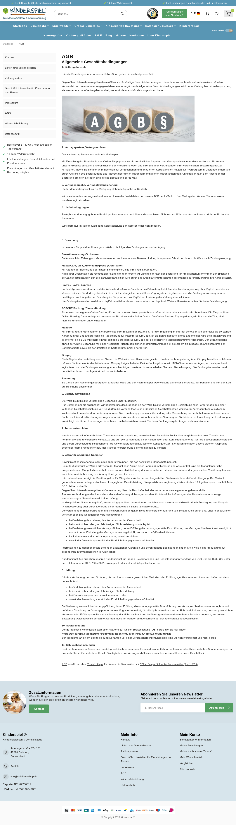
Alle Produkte (187, 769)
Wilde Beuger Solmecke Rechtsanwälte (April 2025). (169, 664)
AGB (21, 43)
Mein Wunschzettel (191, 757)
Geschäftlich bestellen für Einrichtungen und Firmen (28, 90)
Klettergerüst (53, 35)
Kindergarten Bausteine (123, 25)
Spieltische (39, 25)
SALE (98, 35)
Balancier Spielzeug (159, 25)
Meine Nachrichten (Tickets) (196, 751)
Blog (108, 35)
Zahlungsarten (13, 78)
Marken (121, 35)
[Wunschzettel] (216, 13)
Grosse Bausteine (87, 25)
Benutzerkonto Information (195, 739)
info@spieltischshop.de (24, 776)
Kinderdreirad (189, 25)
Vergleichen (186, 763)
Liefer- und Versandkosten (20, 67)
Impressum (11, 102)
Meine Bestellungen (191, 745)
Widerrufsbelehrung (16, 123)
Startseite (20, 25)
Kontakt (9, 57)
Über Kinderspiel (159, 35)
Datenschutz (12, 133)
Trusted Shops (95, 664)
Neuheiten (136, 35)
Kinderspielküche (78, 35)
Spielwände (60, 25)
